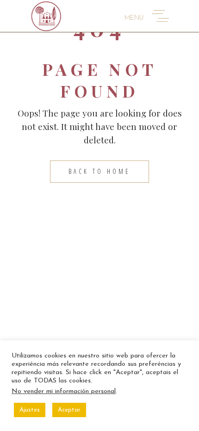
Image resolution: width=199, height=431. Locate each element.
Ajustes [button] (29, 410)
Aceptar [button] (69, 410)
